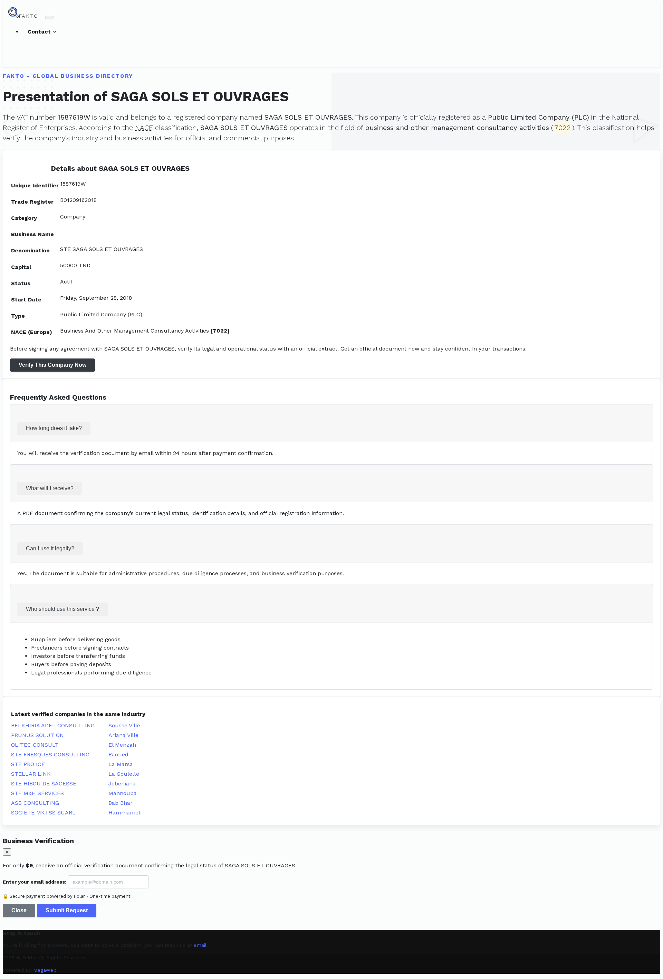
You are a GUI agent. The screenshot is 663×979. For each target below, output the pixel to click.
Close (19, 910)
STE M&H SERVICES (37, 793)
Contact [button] (40, 31)
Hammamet (124, 812)
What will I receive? (50, 488)
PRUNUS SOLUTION (37, 735)
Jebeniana (122, 783)
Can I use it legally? (50, 548)
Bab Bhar (120, 803)
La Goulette (123, 774)
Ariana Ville (123, 735)
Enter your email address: (34, 882)
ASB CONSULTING (35, 803)
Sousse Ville (124, 725)
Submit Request (67, 910)
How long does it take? (54, 428)
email (200, 945)
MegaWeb (45, 970)
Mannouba (122, 793)
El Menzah (122, 745)
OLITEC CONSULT (35, 745)
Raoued (118, 754)
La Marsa (120, 764)
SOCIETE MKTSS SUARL (43, 812)
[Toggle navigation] (49, 17)
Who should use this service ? (62, 609)
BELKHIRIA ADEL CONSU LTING (53, 725)
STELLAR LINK (31, 774)
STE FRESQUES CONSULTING (50, 754)
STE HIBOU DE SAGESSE (43, 783)
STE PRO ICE (28, 764)
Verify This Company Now (52, 365)
